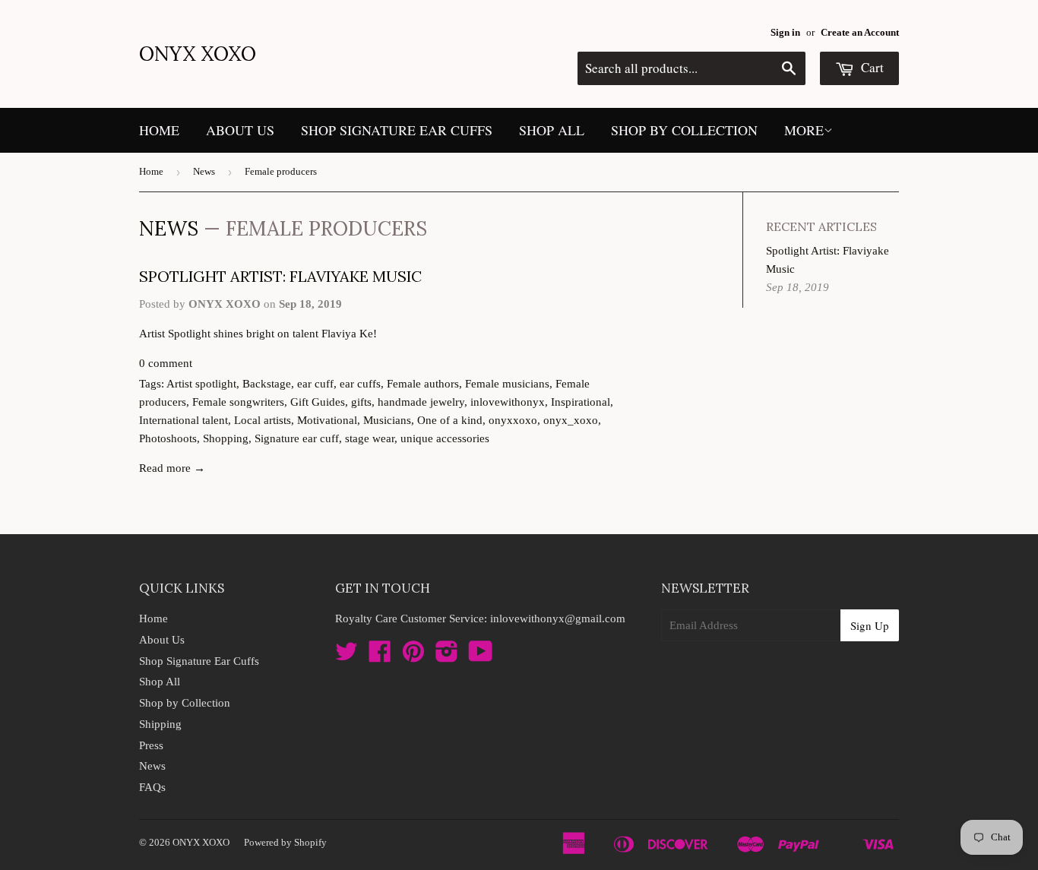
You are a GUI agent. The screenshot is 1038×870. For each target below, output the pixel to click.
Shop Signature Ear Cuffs (396, 130)
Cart (871, 67)
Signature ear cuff (297, 438)
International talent (183, 420)
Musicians (387, 420)
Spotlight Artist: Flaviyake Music (280, 276)
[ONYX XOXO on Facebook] (380, 656)
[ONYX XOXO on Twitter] (346, 656)
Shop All (551, 130)
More (804, 130)
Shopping (225, 438)
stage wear (369, 438)
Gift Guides (317, 402)
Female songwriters (238, 402)
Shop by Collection (684, 130)
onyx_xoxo (570, 420)
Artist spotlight (201, 384)
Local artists (262, 420)
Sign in (785, 32)
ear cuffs (360, 384)
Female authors (423, 384)
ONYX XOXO (197, 53)
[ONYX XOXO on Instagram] (446, 656)
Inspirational (580, 402)
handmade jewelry (421, 402)
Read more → (172, 468)
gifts (361, 402)
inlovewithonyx (507, 402)
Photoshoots (168, 438)
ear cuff (315, 384)
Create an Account (860, 32)
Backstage (266, 384)
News (204, 171)
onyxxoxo (513, 420)
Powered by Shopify (285, 842)
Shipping (160, 724)
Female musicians (507, 384)
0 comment (165, 363)
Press (151, 745)
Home (159, 130)
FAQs (152, 787)
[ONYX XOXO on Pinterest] (413, 656)
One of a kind (450, 420)
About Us (240, 130)
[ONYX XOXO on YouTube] (480, 656)
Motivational (327, 420)
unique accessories (444, 438)
